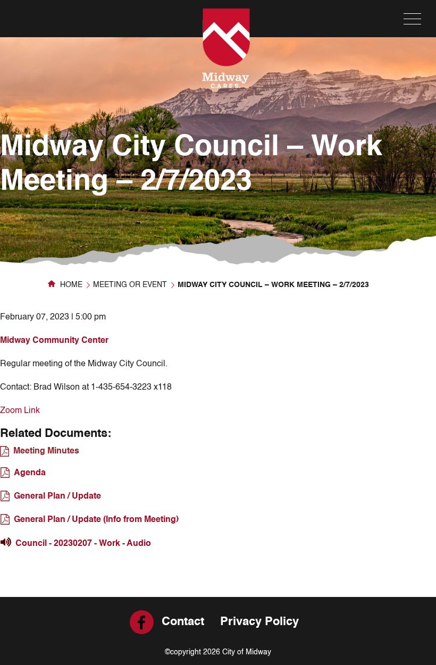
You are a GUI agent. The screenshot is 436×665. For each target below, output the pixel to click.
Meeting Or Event (130, 285)
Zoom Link (20, 411)
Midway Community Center (54, 340)
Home (70, 285)
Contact (183, 622)
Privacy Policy (259, 622)
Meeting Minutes (46, 451)
